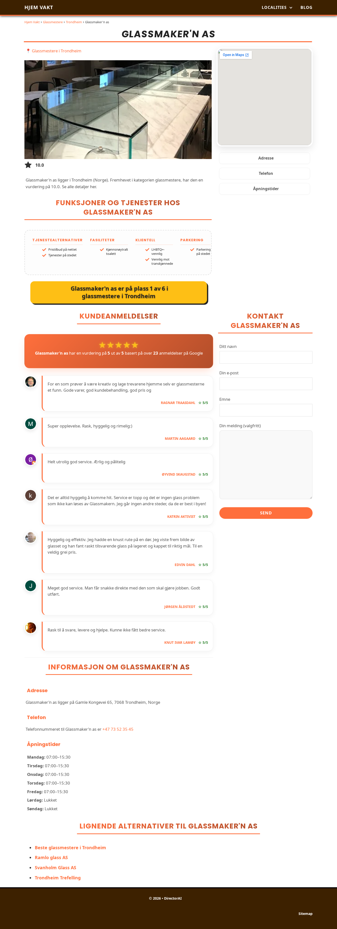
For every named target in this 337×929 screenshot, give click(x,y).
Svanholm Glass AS (55, 867)
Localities (274, 7)
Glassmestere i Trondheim (56, 51)
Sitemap (306, 913)
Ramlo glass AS (51, 857)
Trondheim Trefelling (58, 878)
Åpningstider (266, 188)
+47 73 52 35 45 (117, 729)
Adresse (266, 158)
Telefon (266, 173)
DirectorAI (173, 898)
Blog (306, 7)
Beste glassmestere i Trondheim (70, 847)
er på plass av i (119, 292)
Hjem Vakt (38, 7)
